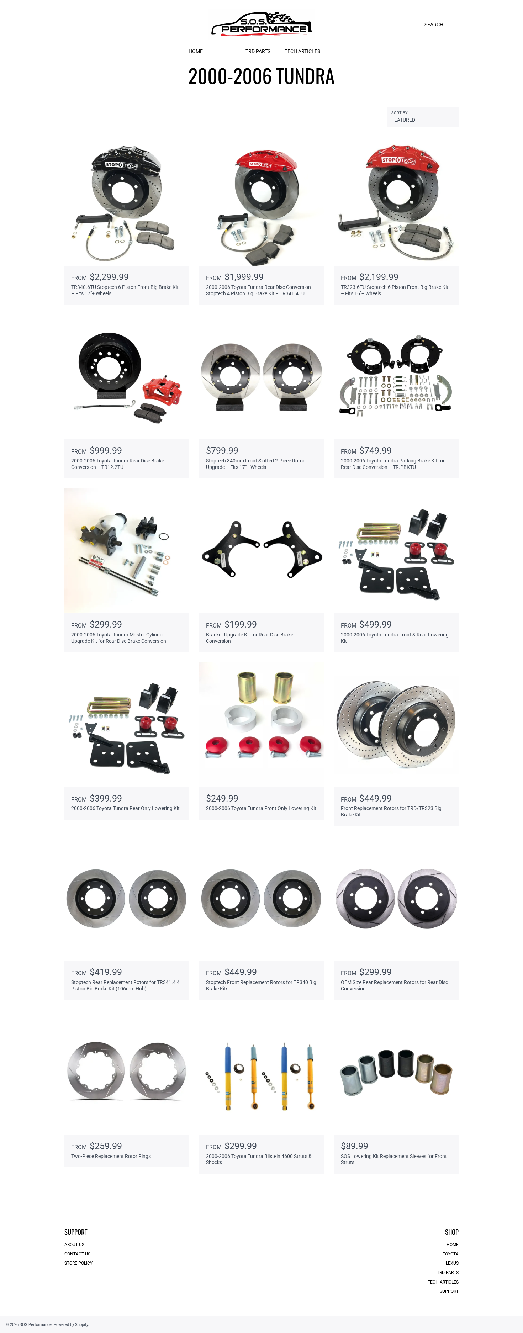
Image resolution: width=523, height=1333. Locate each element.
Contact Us (77, 1254)
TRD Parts (448, 1272)
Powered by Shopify (71, 1324)
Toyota (451, 1254)
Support (449, 1291)
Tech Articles (443, 1282)
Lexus (452, 1263)
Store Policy (78, 1263)
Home (453, 1244)
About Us (74, 1244)
